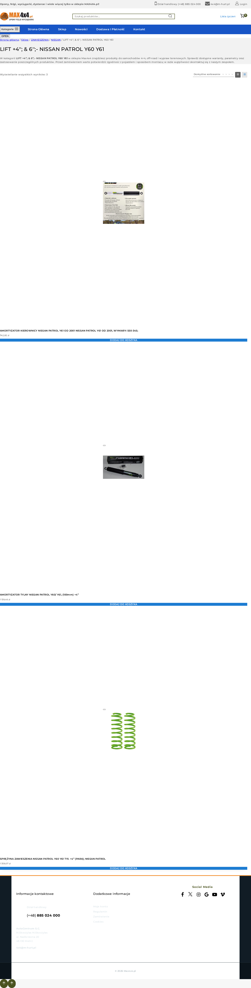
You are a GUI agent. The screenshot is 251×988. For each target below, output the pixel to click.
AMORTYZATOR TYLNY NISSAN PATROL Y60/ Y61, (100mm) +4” (39, 594)
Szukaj (171, 16)
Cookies (98, 921)
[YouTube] (214, 895)
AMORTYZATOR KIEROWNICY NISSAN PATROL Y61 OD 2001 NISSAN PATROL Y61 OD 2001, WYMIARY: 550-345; (69, 330)
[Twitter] (190, 895)
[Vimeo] (222, 895)
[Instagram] (198, 895)
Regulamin (100, 911)
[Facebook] (182, 895)
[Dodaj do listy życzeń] (104, 181)
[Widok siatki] (238, 75)
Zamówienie (101, 916)
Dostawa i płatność (110, 29)
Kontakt (139, 29)
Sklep (62, 29)
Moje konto (100, 906)
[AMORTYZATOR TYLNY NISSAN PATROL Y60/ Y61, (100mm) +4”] (123, 467)
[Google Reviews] (206, 895)
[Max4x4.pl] (17, 16)
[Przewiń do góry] (4, 983)
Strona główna (38, 29)
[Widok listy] (244, 75)
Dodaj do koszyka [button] (123, 340)
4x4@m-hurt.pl (26, 947)
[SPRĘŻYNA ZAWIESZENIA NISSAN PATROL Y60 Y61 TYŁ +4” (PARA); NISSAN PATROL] (123, 731)
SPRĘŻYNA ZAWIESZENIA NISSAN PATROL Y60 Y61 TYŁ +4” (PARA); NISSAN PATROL (53, 858)
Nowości (81, 29)
